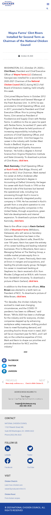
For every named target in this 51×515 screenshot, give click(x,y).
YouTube (30, 467)
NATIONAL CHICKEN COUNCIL (16, 423)
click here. (33, 281)
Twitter (29, 455)
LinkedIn (8, 455)
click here (23, 160)
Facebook (8, 467)
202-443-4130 (25, 406)
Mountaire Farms (20, 229)
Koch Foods (12, 169)
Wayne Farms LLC (22, 74)
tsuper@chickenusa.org (25, 403)
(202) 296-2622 (15, 435)
